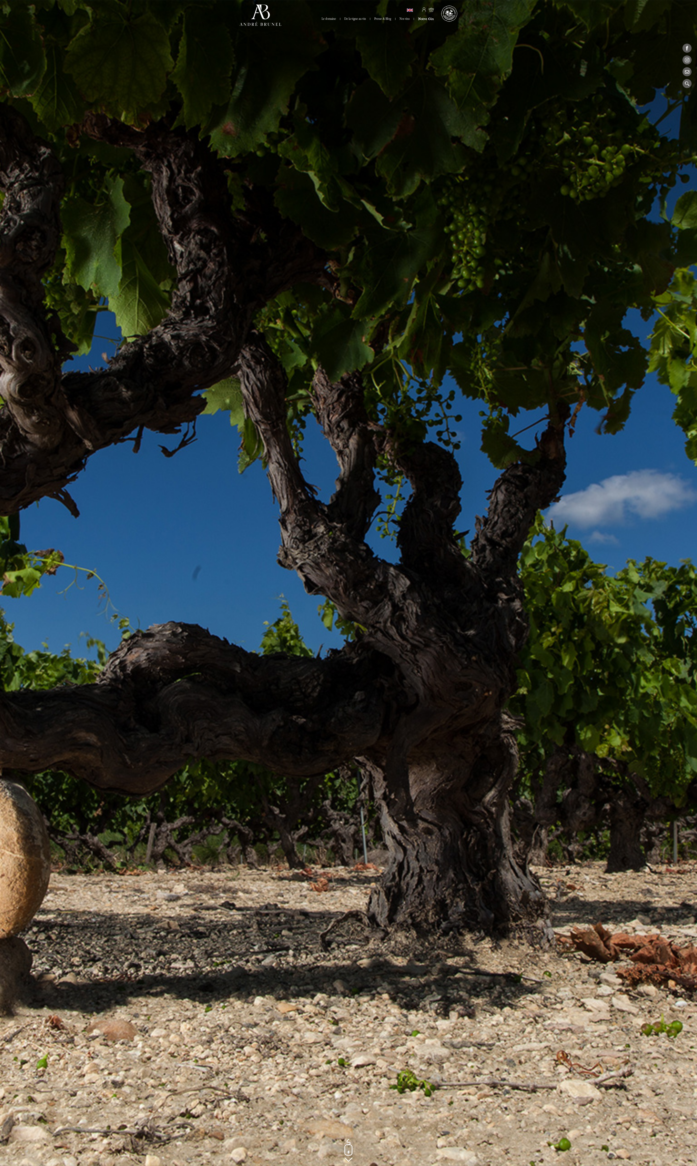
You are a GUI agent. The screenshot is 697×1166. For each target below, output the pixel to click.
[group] (348, 583)
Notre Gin (426, 19)
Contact (687, 71)
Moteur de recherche (687, 83)
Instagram (687, 59)
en (410, 10)
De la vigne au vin (355, 19)
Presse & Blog (382, 19)
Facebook (687, 48)
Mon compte (424, 9)
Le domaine (329, 19)
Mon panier (431, 9)
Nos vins (405, 19)
